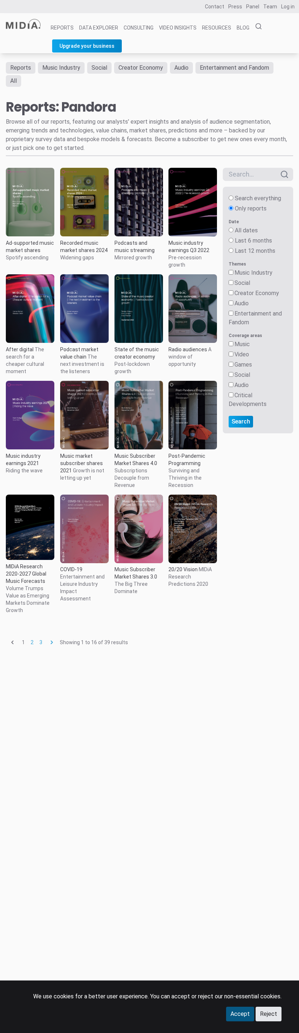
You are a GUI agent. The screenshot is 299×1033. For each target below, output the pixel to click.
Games (243, 364)
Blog (243, 28)
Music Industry (61, 67)
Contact (214, 6)
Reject (268, 1013)
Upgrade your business (86, 46)
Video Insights (178, 28)
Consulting (139, 28)
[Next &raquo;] (51, 642)
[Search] (256, 26)
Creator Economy (141, 67)
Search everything (258, 198)
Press (235, 6)
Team (270, 6)
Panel (252, 6)
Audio (181, 67)
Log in (288, 6)
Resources (216, 28)
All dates (246, 230)
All (13, 80)
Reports (62, 28)
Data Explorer (98, 28)
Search (241, 421)
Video (241, 354)
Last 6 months (253, 240)
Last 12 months (255, 250)
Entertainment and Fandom (234, 67)
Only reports (251, 208)
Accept (240, 1013)
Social (99, 67)
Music (242, 344)
